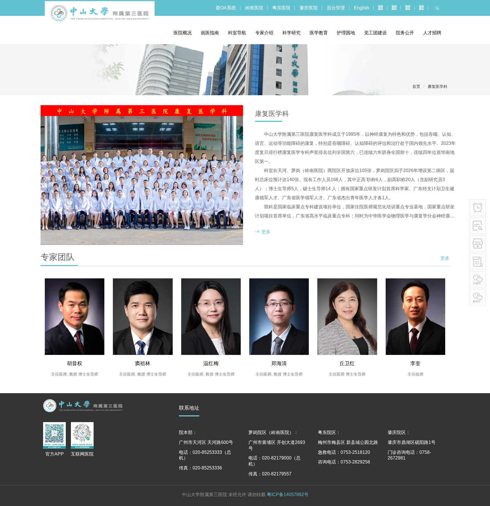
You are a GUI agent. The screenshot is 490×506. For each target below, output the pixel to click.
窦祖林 (142, 363)
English (361, 7)
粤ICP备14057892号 (288, 494)
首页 (416, 86)
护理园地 (346, 32)
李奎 (415, 363)
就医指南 (210, 32)
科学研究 (291, 32)
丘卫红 (347, 363)
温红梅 (211, 363)
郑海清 (279, 363)
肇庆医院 (308, 7)
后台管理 (336, 7)
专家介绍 (264, 32)
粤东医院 (281, 7)
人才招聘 (432, 32)
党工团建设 (375, 32)
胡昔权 (74, 363)
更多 (266, 231)
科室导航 (237, 32)
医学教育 (319, 32)
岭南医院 (254, 7)
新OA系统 (226, 7)
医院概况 (183, 32)
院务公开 (405, 32)
